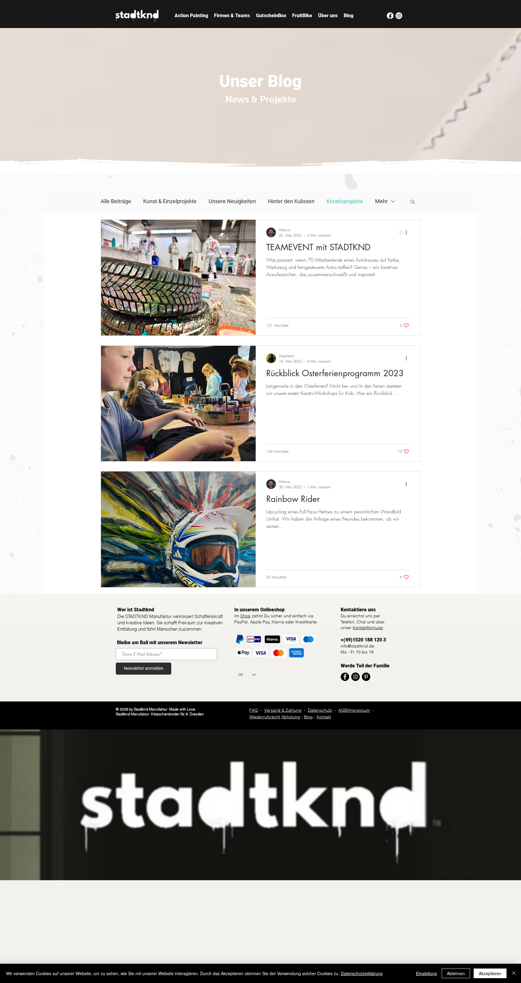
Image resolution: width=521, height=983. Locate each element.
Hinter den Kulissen (291, 201)
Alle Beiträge (116, 201)
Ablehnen (456, 973)
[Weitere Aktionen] (408, 232)
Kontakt (324, 717)
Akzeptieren (490, 973)
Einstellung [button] (426, 973)
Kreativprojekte (345, 201)
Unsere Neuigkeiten (232, 201)
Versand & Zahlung (283, 710)
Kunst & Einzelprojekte (170, 201)
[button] (412, 202)
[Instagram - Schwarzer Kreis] (355, 677)
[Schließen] (513, 973)
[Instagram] (399, 15)
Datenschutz (320, 710)
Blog (308, 717)
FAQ (253, 710)
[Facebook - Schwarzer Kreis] (345, 677)
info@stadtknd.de (357, 646)
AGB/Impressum (354, 710)
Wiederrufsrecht (264, 717)
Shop (245, 616)
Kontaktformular (368, 627)
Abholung (290, 717)
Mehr (381, 201)
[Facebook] (390, 15)
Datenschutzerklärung (362, 973)
